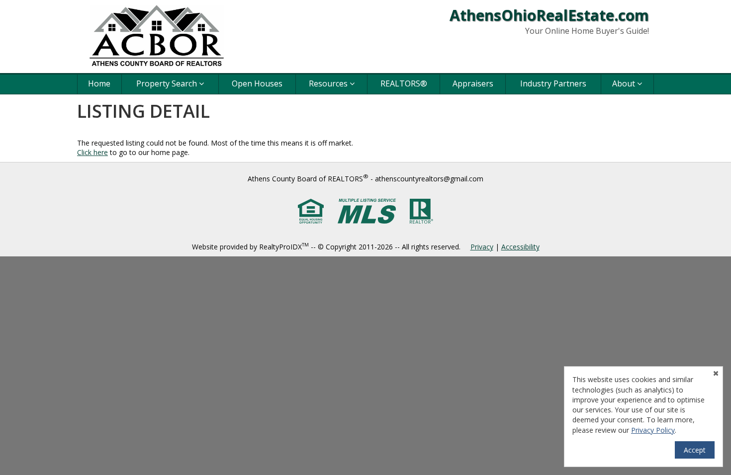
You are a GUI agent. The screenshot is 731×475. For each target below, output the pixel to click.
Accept (695, 450)
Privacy (481, 246)
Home (99, 83)
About (624, 83)
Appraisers (473, 83)
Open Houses (257, 83)
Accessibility (520, 246)
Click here (92, 152)
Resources (329, 83)
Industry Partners (553, 83)
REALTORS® (403, 83)
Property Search (167, 83)
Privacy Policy (653, 430)
